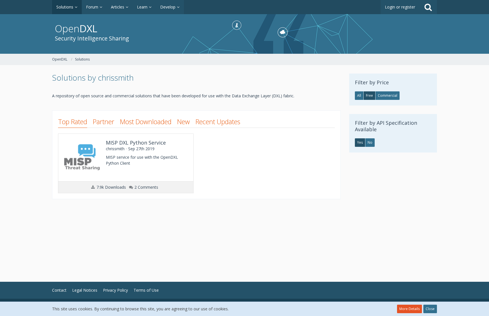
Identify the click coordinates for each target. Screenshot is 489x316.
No (370, 142)
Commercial (387, 95)
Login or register (400, 7)
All (359, 95)
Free (369, 95)
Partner (103, 121)
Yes (360, 142)
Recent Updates (218, 121)
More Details (409, 308)
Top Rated (72, 121)
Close (430, 308)
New (183, 121)
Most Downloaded (145, 121)
